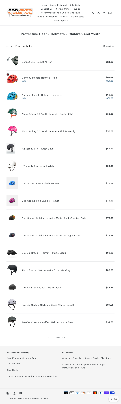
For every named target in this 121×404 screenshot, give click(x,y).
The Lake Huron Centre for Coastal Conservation (31, 376)
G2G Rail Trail (13, 363)
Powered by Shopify (40, 398)
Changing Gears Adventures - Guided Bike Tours (86, 358)
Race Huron (12, 370)
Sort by (9, 46)
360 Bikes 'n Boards (22, 398)
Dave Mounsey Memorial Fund (21, 358)
